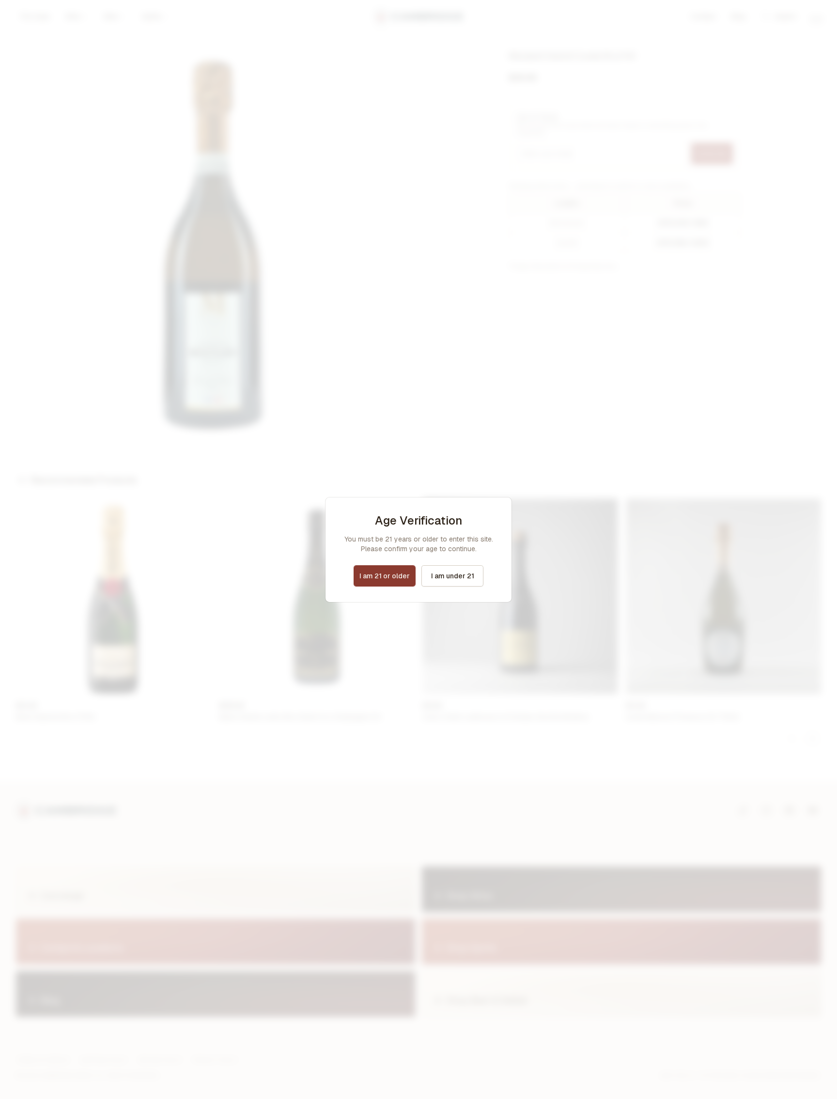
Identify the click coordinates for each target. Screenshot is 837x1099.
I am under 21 (452, 576)
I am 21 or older (384, 576)
